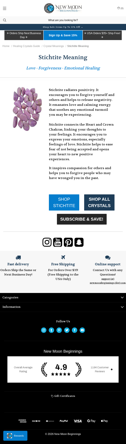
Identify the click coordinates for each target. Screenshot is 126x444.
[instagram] (43, 330)
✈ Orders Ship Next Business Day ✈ (24, 35)
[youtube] (82, 330)
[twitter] (66, 330)
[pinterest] (59, 330)
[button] (23, 35)
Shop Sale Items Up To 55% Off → (63, 27)
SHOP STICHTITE (64, 202)
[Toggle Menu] (4, 8)
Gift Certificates (64, 396)
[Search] (3, 20)
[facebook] (74, 330)
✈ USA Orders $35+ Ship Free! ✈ (102, 35)
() (122, 8)
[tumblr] (51, 330)
